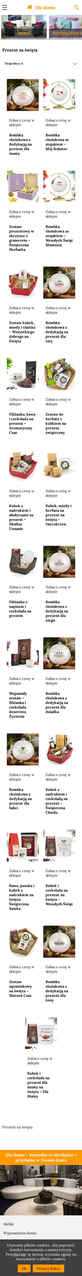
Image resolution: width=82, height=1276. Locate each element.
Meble (8, 1224)
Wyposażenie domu (20, 1233)
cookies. (59, 1259)
